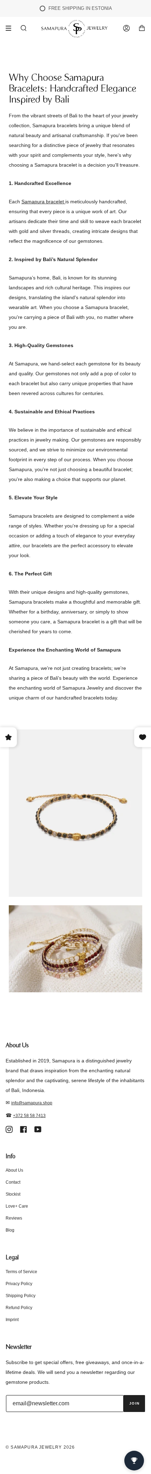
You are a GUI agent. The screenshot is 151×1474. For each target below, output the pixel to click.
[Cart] (141, 28)
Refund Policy (19, 1307)
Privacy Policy (19, 1283)
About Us (14, 1170)
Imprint (12, 1319)
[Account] (126, 28)
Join (134, 1403)
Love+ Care (17, 1206)
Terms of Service (21, 1271)
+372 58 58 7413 (29, 1115)
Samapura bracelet (43, 201)
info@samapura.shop (31, 1102)
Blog (10, 1230)
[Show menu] (11, 28)
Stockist (13, 1194)
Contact (13, 1182)
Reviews (14, 1218)
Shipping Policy (20, 1295)
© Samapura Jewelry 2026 (40, 1447)
